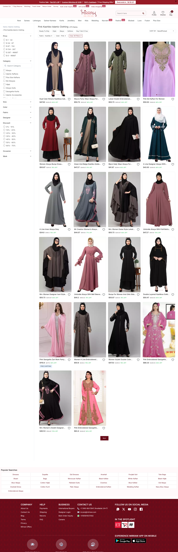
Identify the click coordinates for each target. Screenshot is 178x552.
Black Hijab (162, 479)
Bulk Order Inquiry (68, 6)
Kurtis (61, 21)
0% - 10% (10, 127)
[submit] (143, 13)
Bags (45, 479)
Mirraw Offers (26, 527)
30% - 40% (11, 136)
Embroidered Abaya (15, 491)
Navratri (107, 20)
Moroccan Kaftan (74, 479)
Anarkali (104, 474)
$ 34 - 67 (10, 43)
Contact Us (7, 6)
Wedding (95, 21)
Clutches (103, 483)
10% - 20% (10, 130)
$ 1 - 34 (9, 40)
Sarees (27, 21)
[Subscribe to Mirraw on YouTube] (129, 509)
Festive (120, 20)
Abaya (8, 70)
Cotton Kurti (45, 487)
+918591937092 (87, 516)
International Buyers (66, 508)
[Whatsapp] (117, 509)
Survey (55, 6)
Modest (131, 21)
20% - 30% (11, 133)
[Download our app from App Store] (139, 540)
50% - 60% (11, 142)
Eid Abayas (10, 81)
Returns (43, 516)
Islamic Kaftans (12, 74)
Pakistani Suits (74, 483)
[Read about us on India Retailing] (125, 524)
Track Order (36, 6)
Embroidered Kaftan (103, 487)
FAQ (41, 519)
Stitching (27, 6)
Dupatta (45, 474)
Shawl (15, 479)
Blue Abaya (16, 483)
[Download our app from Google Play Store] (123, 540)
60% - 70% (11, 145)
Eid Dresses (74, 474)
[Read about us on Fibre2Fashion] (131, 524)
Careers (62, 519)
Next (104, 438)
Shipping (43, 512)
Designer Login (64, 512)
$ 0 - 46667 (11, 55)
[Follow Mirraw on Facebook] (141, 509)
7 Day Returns (17, 6)
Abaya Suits (11, 88)
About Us (24, 508)
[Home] (89, 13)
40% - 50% (11, 139)
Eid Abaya (162, 483)
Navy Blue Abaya (162, 487)
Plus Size (156, 21)
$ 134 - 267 (11, 49)
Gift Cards (84, 6)
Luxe (139, 21)
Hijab (8, 84)
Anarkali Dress (15, 487)
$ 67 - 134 (10, 46)
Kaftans (70, 31)
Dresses (16, 474)
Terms (23, 519)
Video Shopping (98, 6)
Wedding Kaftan (133, 487)
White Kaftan (133, 479)
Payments (44, 508)
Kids (86, 21)
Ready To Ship (44, 31)
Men (80, 21)
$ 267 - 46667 (12, 52)
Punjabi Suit (133, 474)
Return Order (46, 6)
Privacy (24, 523)
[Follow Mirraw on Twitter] (123, 509)
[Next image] (68, 69)
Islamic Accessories (14, 95)
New (19, 21)
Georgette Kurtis (12, 91)
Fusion (147, 21)
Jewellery (71, 21)
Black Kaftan (103, 479)
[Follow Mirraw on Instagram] (135, 509)
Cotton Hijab (45, 483)
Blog (22, 516)
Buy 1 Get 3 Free (82, 31)
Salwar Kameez (50, 21)
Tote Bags (162, 474)
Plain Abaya (74, 487)
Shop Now (57, 92)
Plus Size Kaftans (13, 77)
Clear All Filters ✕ (76, 36)
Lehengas (37, 21)
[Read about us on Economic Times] (118, 524)
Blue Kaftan (133, 483)
